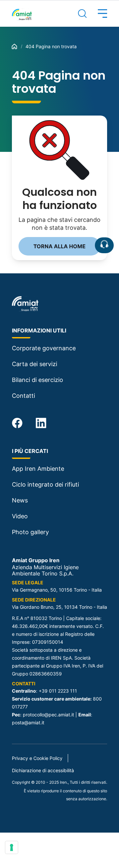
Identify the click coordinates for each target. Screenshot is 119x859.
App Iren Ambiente (38, 468)
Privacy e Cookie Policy (37, 758)
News (20, 500)
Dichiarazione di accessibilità (43, 770)
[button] (97, 13)
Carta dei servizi (34, 364)
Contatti (23, 395)
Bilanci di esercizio (37, 379)
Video (20, 516)
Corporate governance (44, 348)
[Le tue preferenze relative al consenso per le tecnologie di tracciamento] (11, 847)
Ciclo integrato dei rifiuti (45, 484)
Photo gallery (30, 532)
